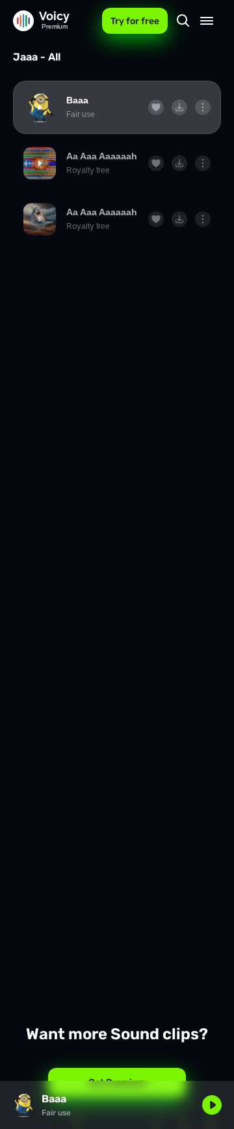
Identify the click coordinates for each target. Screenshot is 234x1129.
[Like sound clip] (156, 107)
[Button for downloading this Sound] (179, 107)
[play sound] (40, 107)
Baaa (77, 100)
